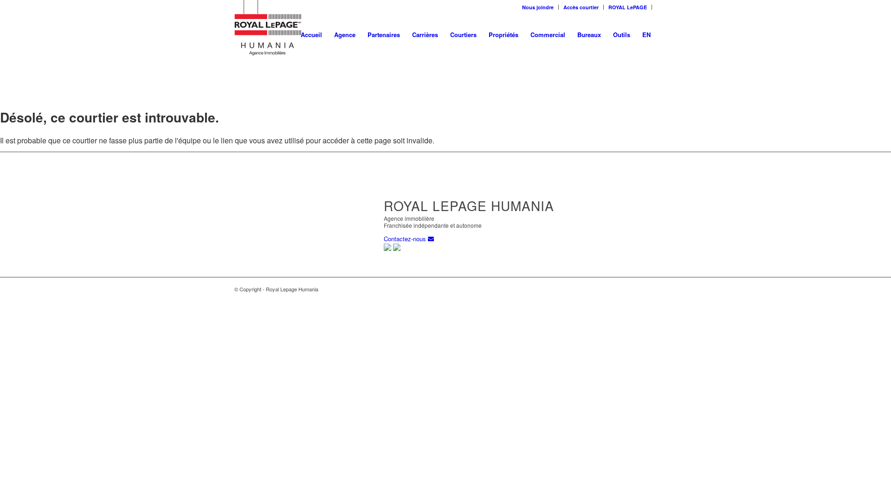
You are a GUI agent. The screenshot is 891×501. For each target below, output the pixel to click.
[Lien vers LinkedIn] (237, 7)
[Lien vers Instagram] (265, 7)
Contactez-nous (406, 238)
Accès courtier (581, 7)
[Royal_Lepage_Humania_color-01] (267, 35)
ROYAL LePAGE (627, 7)
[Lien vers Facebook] (251, 7)
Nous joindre (538, 7)
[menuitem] (538, 7)
